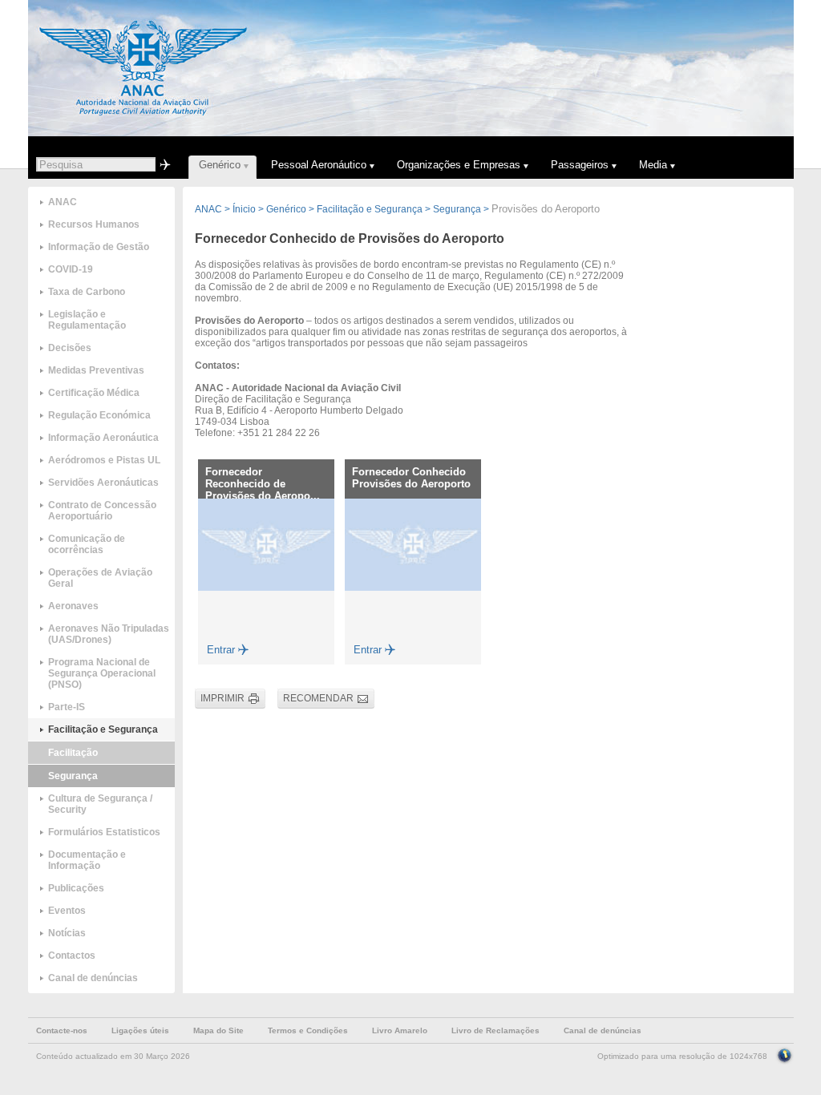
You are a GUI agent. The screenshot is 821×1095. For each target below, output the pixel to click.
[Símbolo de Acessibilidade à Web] (784, 1054)
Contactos (71, 955)
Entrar (221, 650)
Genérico (286, 209)
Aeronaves (73, 606)
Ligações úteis (140, 1030)
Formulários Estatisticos (104, 832)
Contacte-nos (61, 1030)
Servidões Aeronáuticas (103, 482)
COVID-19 (70, 269)
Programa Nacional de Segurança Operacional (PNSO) (102, 673)
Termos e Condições (308, 1030)
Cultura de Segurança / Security (100, 804)
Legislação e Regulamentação (87, 320)
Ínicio (244, 209)
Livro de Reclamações (495, 1030)
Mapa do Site (218, 1030)
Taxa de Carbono (86, 291)
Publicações (76, 888)
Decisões (69, 348)
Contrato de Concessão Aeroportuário (102, 510)
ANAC (62, 202)
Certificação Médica (94, 392)
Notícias (67, 933)
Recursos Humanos (94, 224)
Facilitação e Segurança (103, 729)
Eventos (67, 910)
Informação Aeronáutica (103, 437)
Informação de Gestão (98, 247)
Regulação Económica (99, 415)
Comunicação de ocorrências (86, 544)
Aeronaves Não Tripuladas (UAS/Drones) (108, 634)
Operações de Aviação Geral (100, 578)
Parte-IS (66, 707)
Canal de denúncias (93, 978)
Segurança (73, 776)
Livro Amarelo (399, 1030)
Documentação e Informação (87, 860)
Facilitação (73, 752)
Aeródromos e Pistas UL (104, 460)
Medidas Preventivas (96, 370)
